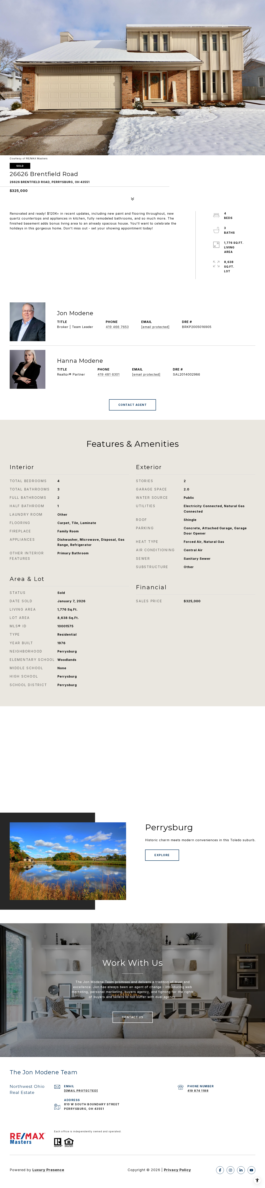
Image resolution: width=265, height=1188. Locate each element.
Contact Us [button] (132, 1017)
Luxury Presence (48, 1170)
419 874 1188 (198, 1090)
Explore (162, 855)
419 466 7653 (117, 327)
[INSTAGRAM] (230, 1170)
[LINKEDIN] (241, 1170)
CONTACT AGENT (132, 404)
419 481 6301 (109, 374)
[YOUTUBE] (251, 1170)
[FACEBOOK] (220, 1170)
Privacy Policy (177, 1170)
